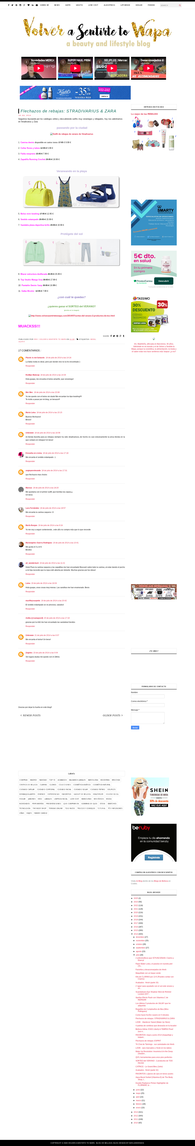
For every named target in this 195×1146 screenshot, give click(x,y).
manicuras (86, 799)
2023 (136, 902)
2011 (136, 1119)
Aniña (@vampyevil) (34, 618)
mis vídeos (99, 799)
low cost (74, 799)
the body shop (39, 808)
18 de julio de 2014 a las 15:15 (49, 412)
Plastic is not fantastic (35, 358)
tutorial (102, 808)
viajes (29, 813)
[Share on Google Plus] (120, 336)
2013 (136, 1112)
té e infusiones (115, 808)
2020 (136, 912)
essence (41, 794)
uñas (21, 813)
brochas (116, 780)
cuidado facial (64, 789)
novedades (24, 804)
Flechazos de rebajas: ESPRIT (148, 1041)
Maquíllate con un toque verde (148, 973)
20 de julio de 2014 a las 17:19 (57, 618)
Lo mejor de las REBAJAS (144, 114)
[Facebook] (8, 5)
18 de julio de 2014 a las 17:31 (54, 470)
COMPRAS (23, 780)
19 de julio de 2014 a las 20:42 (54, 601)
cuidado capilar (27, 789)
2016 (136, 927)
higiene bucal (112, 794)
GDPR (68, 5)
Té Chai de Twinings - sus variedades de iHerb (155, 1044)
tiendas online (56, 808)
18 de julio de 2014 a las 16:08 (47, 433)
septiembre (141, 948)
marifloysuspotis (33, 601)
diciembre (140, 937)
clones (53, 785)
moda (93, 339)
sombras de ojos (89, 804)
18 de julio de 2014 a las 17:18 (55, 453)
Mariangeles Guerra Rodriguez (39, 543)
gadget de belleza (82, 794)
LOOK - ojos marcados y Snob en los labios (154, 1048)
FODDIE (151, 5)
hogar (22, 799)
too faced (70, 808)
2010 (136, 1123)
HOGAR (139, 5)
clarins (43, 785)
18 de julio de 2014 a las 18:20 (46, 488)
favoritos (66, 794)
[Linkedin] (33, 5)
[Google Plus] (24, 5)
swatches (112, 804)
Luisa (28, 583)
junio (138, 1090)
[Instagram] (20, 5)
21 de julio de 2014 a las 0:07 (47, 635)
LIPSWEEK (125, 5)
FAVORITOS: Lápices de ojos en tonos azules (154, 1074)
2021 (136, 909)
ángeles (29, 653)
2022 (136, 905)
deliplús (111, 789)
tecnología (24, 808)
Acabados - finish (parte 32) (147, 1070)
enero (138, 1108)
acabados (62, 780)
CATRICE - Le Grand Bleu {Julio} (149, 1067)
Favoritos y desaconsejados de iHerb (151, 970)
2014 (136, 934)
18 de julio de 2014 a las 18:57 (53, 508)
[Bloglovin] (28, 5)
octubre (139, 944)
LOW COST (93, 5)
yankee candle (40, 813)
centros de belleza (28, 785)
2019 (136, 916)
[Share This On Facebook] (111, 336)
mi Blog (139, 881)
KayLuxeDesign (136, 1143)
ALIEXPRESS (109, 5)
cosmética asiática (81, 785)
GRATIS (79, 5)
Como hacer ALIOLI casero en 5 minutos (152, 1015)
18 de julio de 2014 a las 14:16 (58, 358)
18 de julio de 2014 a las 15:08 (47, 392)
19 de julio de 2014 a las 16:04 (44, 583)
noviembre (140, 941)
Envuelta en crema (34, 453)
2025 (136, 898)
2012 (136, 1116)
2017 (136, 923)
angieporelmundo (33, 470)
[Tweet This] (114, 336)
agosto (139, 951)
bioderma (105, 780)
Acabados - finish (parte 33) (147, 983)
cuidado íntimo (97, 789)
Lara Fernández (32, 508)
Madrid (33, 780)
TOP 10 (52, 780)
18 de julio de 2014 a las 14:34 (53, 375)
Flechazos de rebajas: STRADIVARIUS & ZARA (155, 1018)
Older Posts (111, 715)
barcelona (93, 780)
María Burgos (31, 525)
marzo (139, 1100)
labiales (48, 799)
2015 (136, 930)
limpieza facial (61, 799)
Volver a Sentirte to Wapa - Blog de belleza (90, 1143)
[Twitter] (12, 5)
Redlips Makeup (32, 375)
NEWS (57, 5)
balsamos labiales (77, 780)
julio (138, 955)
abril (138, 1097)
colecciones (65, 785)
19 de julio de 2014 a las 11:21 (52, 563)
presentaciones (53, 804)
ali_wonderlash (32, 563)
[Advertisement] (71, 745)
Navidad (43, 780)
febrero (139, 1104)
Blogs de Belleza (161, 881)
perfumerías (38, 804)
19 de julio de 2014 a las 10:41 (66, 543)
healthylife (98, 794)
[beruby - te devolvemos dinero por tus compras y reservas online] (154, 861)
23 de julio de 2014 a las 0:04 (45, 653)
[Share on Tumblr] (124, 336)
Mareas (29, 488)
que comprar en (71, 804)
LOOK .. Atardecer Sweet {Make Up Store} (153, 1022)
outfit (22, 342)
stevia (102, 804)
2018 (136, 920)
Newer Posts (32, 715)
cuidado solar (81, 789)
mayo (138, 1093)
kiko (40, 799)
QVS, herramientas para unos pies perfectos (154, 1057)
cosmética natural (101, 785)
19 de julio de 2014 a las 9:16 (50, 525)
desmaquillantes (27, 794)
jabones (31, 799)
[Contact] (36, 5)
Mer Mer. (29, 392)
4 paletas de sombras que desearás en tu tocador (156, 1026)
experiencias (53, 794)
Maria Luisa (31, 412)
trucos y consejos (86, 808)
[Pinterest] (16, 5)
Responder (30, 366)
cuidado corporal (46, 789)
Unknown (30, 433)
